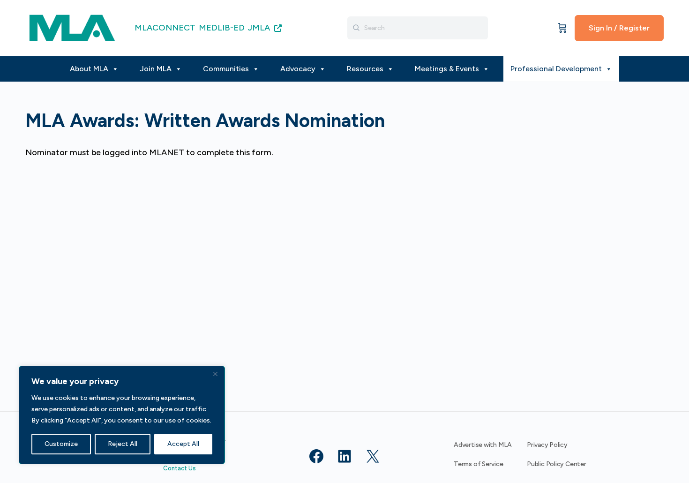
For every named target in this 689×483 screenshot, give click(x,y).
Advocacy (297, 68)
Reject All (122, 444)
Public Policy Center (556, 464)
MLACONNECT (165, 28)
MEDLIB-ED (222, 28)
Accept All (183, 444)
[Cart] (562, 28)
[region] (122, 415)
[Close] (215, 373)
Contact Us (179, 468)
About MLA (89, 68)
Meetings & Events (447, 68)
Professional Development (556, 68)
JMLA (260, 28)
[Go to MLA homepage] (72, 27)
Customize (61, 444)
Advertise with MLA (483, 445)
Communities (226, 68)
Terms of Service (478, 464)
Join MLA (156, 68)
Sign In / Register (619, 27)
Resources (365, 68)
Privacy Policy (547, 445)
